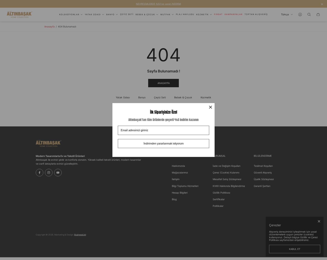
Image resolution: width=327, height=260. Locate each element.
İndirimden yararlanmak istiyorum (164, 143)
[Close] (210, 107)
